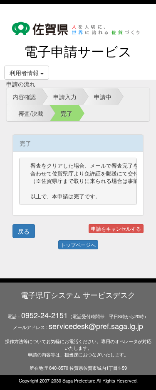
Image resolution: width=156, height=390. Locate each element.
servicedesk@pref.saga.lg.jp (96, 325)
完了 (66, 113)
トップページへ (78, 244)
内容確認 (24, 97)
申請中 (102, 97)
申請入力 (65, 97)
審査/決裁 (30, 113)
